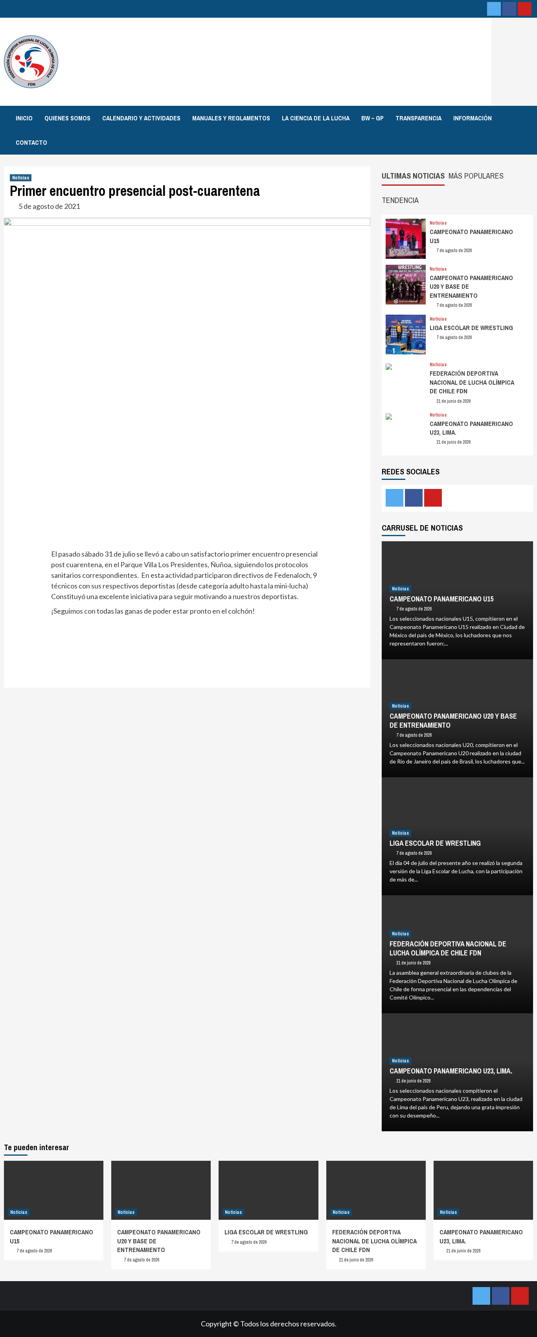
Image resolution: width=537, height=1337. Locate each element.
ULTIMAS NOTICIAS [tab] (413, 175)
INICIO (24, 118)
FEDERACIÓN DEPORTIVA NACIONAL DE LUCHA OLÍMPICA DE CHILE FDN (472, 382)
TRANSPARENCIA (418, 118)
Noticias (20, 178)
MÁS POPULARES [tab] (476, 175)
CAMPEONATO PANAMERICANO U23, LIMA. (451, 1071)
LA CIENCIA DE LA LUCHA (315, 118)
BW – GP (372, 118)
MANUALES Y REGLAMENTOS (231, 118)
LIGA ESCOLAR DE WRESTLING (471, 327)
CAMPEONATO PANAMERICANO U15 (441, 599)
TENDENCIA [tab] (400, 200)
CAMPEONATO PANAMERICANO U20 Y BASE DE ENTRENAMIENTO (453, 720)
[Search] (528, 117)
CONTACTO (31, 142)
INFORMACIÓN (472, 118)
